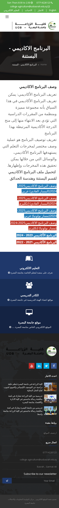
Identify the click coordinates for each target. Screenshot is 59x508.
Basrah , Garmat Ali (47, 466)
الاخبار (40, 10)
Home (43, 64)
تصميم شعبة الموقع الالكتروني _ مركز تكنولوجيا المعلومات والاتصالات (32, 499)
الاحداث (28, 10)
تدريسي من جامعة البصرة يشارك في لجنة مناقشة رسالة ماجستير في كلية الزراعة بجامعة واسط (22, 411)
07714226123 (43, 2)
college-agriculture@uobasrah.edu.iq (28, 6)
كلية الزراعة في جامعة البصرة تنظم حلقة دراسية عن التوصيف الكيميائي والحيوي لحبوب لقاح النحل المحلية (23, 387)
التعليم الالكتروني (11, 10)
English (52, 10)
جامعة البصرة (30, 503)
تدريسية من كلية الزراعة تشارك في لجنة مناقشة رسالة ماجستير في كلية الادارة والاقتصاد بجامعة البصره (25, 399)
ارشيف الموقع (50, 432)
